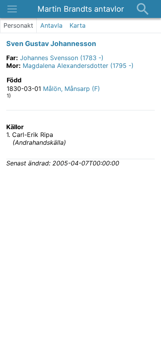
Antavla (51, 25)
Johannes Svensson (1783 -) (62, 58)
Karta (78, 25)
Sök (142, 9)
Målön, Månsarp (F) (71, 88)
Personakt (18, 25)
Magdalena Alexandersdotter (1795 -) (78, 65)
